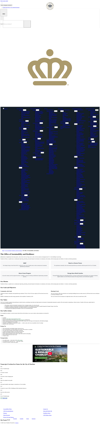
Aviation (22, 163)
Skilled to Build (77, 243)
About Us (50, 128)
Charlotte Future (77, 220)
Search (1, 23)
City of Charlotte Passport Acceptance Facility (51, 142)
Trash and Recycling (50, 111)
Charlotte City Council (25, 112)
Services (45, 108)
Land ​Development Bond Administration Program (80, 140)
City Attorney (23, 164)
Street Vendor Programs (53, 164)
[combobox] (6, 5)
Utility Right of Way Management (52, 151)
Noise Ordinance (24, 130)
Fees (50, 130)
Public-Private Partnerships (79, 119)
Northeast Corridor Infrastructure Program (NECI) (81, 202)
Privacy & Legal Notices (8, 417)
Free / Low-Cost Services (93, 132)
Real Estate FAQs (80, 208)
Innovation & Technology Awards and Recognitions (81, 232)
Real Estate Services (38, 121)
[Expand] (24, 108)
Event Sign (51, 149)
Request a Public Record (51, 140)
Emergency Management (65, 109)
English (11, 2)
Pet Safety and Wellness (94, 130)
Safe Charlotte (63, 126)
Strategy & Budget (24, 162)
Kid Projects (92, 140)
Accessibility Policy (7, 409)
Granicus (16, 422)
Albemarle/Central (80, 161)
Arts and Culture (38, 154)
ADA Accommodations (8, 411)
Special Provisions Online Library (80, 170)
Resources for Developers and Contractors (38, 117)
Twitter (27, 418)
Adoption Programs (91, 110)
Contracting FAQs (80, 176)
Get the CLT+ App (24, 197)
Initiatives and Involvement (24, 166)
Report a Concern (52, 135)
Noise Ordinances (38, 126)
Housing (34, 110)
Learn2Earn (79, 227)
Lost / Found (90, 116)
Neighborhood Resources (37, 140)
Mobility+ (76, 236)
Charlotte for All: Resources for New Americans (24, 186)
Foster (89, 146)
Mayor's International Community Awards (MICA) (25, 189)
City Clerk (23, 148)
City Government (20, 108)
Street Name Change (39, 136)
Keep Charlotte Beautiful (39, 141)
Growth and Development (76, 108)
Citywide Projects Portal (78, 198)
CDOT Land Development (51, 153)
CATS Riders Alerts (47, 415)
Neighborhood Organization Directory (39, 151)
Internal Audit (23, 161)
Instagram (33, 418)
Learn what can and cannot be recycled (13, 318)
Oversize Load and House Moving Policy (53, 166)
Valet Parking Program (53, 167)
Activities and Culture (37, 152)
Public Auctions (79, 174)
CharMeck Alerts (46, 413)
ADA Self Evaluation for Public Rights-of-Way (25, 208)
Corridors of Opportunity (78, 155)
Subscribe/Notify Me (47, 411)
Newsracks (51, 170)
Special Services (52, 113)
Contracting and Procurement (24, 152)
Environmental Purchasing (79, 186)
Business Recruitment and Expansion (80, 117)
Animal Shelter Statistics (92, 145)
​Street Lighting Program (37, 156)
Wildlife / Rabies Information (93, 134)
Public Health (62, 123)
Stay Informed (65, 115)
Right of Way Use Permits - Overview (52, 155)
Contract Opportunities (81, 171)
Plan (63, 116)
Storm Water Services (50, 127)
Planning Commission (81, 195)
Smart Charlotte (77, 223)
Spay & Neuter (93, 122)
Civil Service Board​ (24, 176)
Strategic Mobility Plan (78, 222)
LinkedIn (21, 418)
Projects (50, 134)
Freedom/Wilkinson (80, 165)
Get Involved (35, 138)
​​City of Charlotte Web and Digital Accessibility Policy (24, 200)
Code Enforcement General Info (38, 129)
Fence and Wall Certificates (52, 158)
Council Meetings (22, 121)
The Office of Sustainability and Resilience (24, 170)
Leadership (21, 110)
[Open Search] (2, 18)
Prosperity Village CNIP (81, 204)
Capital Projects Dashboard (79, 213)
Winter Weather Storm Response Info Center (67, 120)
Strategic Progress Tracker (23, 209)
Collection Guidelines (53, 119)
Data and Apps (51, 129)
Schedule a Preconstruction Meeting (81, 138)
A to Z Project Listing (80, 209)
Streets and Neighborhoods (35, 108)
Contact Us (21, 119)
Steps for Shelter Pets (92, 147)
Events (36, 153)
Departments (21, 142)
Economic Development (78, 109)
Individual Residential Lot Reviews (80, 154)
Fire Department (63, 121)
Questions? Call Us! (80, 136)
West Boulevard (79, 164)
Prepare (64, 112)
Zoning (78, 191)
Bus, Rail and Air (50, 109)
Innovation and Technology (24, 160)
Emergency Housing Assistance (39, 114)
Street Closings (38, 133)
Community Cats (93, 124)
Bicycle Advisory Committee (24, 179)
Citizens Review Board (25, 175)
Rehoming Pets (93, 128)
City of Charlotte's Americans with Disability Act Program (25, 204)
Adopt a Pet (92, 111)
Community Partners (94, 143)
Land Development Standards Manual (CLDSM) (80, 134)
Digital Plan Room (80, 148)
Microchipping (93, 118)
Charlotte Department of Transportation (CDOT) (25, 147)
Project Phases (79, 205)
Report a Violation (38, 124)
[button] (50, 381)
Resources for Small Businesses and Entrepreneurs (80, 114)
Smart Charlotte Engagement (79, 229)
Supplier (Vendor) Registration (80, 173)
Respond (64, 117)
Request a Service (50, 173)
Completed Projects (80, 216)
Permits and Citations (94, 127)
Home (3, 250)
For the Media (23, 198)
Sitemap (5, 413)
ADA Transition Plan (25, 206)
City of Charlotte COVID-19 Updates (66, 125)
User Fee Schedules (80, 143)
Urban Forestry (79, 132)
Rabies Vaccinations (94, 123)
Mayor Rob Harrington (25, 111)
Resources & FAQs (80, 238)
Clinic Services (91, 121)
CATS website (19, 340)
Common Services (80, 192)
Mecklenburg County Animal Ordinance (94, 136)
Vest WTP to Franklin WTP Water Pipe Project (81, 211)
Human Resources (24, 158)
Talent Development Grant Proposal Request (81, 245)
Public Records (6, 415)
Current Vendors (80, 175)
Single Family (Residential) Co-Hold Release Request (81, 128)
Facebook (15, 418)
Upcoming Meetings (25, 122)
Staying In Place (38, 115)
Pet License (92, 129)
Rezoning (78, 194)
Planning (78, 190)
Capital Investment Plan (81, 221)
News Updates (21, 195)
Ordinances (23, 131)
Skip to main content (4, 0)
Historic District (79, 193)
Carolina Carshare (38, 137)
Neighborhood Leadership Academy (39, 145)
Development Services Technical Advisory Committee (81, 151)
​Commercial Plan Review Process (80, 126)
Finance (22, 154)
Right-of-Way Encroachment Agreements (51, 162)
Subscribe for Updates (25, 196)
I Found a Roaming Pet (94, 119)
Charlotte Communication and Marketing (25, 144)
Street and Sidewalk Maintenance (38, 135)
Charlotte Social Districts (25, 177)
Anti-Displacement (24, 184)
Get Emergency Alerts (67, 118)
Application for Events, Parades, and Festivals (53, 148)
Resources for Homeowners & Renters (39, 120)
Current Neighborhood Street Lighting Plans (39, 159)
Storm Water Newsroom (53, 133)
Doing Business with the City (79, 166)
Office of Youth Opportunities (24, 174)
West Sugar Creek (80, 160)
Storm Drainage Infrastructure (52, 138)
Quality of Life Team (25, 193)
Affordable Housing (38, 111)
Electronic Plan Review (81, 147)
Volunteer (90, 137)
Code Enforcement (36, 123)
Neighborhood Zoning (39, 112)
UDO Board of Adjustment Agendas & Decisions (25, 182)
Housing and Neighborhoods (24, 157)
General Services (24, 153)
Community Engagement (39, 143)
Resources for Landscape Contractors (81, 184)
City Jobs (20, 139)
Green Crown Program (25, 180)
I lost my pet (92, 120)
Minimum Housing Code (39, 127)
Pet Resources (90, 126)
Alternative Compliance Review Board (25, 192)
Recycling (51, 112)
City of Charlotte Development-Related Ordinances (80, 145)
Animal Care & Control (90, 108)
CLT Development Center (79, 122)
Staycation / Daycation (94, 114)
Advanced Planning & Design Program (81, 207)
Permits (48, 144)
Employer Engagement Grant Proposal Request (81, 247)
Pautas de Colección (52, 120)
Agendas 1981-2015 (25, 134)
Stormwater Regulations (53, 136)
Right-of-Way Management (51, 172)
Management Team (93, 144)
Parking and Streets (36, 130)
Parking (36, 132)
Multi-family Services (53, 114)
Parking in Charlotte (50, 139)
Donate (89, 139)
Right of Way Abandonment (51, 160)
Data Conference (80, 230)
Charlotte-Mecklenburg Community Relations (25, 150)
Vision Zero (23, 172)
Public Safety (60, 108)
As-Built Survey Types (81, 149)
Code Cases (37, 125)
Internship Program (24, 140)
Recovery (64, 114)
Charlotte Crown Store (23, 165)
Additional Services (52, 121)
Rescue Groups (93, 115)
